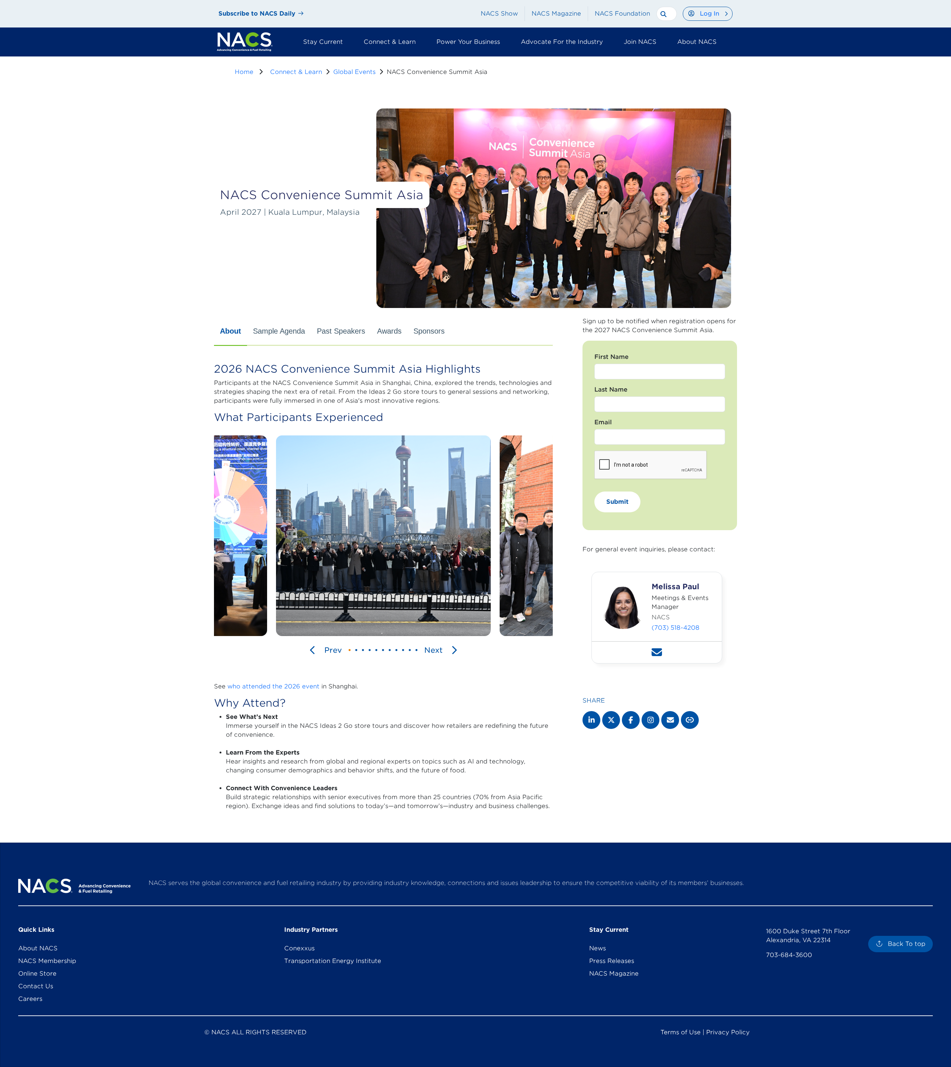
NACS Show (499, 13)
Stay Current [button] (323, 41)
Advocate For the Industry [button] (562, 41)
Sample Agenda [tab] (279, 331)
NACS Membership (47, 960)
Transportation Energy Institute (332, 960)
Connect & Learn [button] (390, 41)
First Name (611, 356)
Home (244, 71)
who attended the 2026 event (273, 686)
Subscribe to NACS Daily (256, 13)
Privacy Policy (728, 1032)
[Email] (670, 720)
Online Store (37, 973)
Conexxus (299, 948)
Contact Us (35, 986)
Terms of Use (680, 1032)
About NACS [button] (697, 41)
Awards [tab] (389, 331)
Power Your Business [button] (468, 41)
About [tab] (230, 331)
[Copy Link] (690, 720)
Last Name (610, 389)
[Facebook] (631, 720)
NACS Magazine (556, 13)
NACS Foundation (622, 13)
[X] (611, 720)
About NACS (38, 948)
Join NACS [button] (640, 41)
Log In (709, 13)
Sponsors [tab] (429, 331)
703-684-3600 (789, 955)
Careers (30, 998)
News (597, 948)
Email (603, 422)
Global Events (354, 71)
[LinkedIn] (591, 720)
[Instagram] (650, 720)
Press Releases (611, 960)
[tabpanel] (383, 589)
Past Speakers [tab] (341, 331)
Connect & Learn (296, 71)
